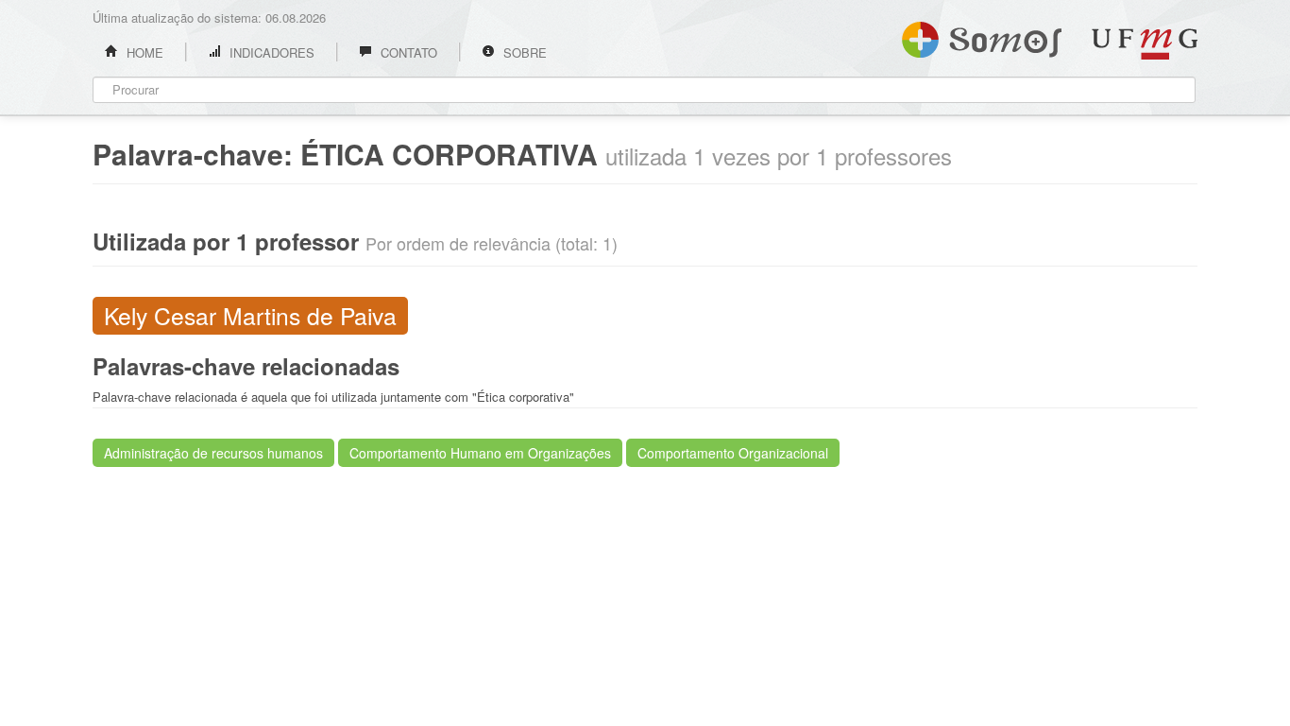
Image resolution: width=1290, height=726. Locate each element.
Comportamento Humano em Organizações (480, 452)
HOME (143, 52)
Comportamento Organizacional (732, 452)
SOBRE (523, 52)
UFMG (1144, 44)
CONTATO (407, 52)
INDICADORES (270, 52)
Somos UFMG (981, 35)
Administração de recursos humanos (213, 452)
